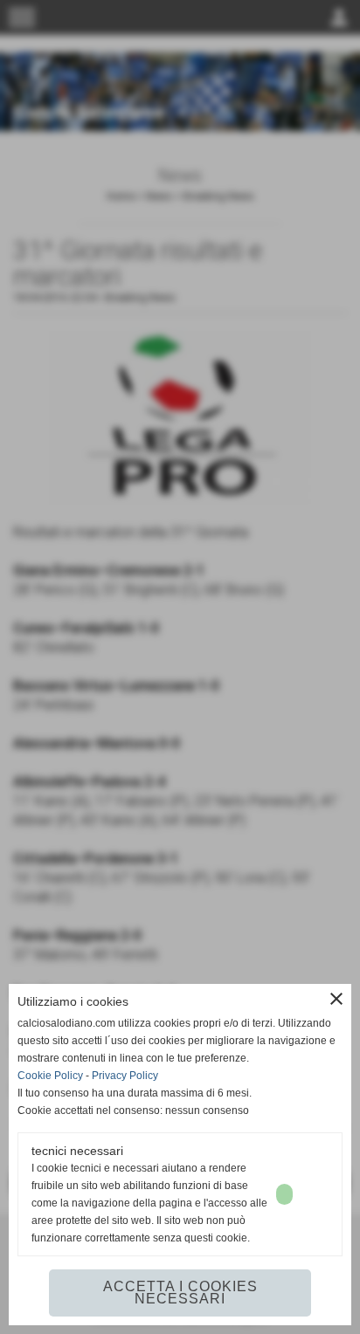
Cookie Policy (50, 1075)
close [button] (336, 998)
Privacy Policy (125, 1075)
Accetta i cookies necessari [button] (180, 1292)
